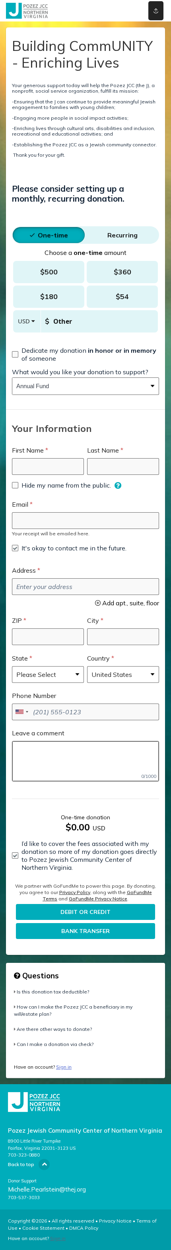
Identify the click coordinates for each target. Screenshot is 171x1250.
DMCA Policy (83, 1228)
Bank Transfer (85, 931)
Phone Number (34, 696)
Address (24, 570)
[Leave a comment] (85, 761)
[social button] (155, 10)
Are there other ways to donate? (54, 1029)
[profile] (124, 11)
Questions (39, 975)
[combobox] (79, 386)
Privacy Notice (115, 1221)
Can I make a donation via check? (55, 1044)
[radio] (53, 235)
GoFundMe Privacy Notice (98, 899)
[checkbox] (85, 354)
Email (20, 504)
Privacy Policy (74, 892)
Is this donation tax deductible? (53, 992)
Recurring (122, 235)
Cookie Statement (43, 1228)
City (93, 620)
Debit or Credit (85, 912)
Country (98, 658)
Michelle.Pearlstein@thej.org (47, 1189)
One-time (53, 235)
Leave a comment (38, 733)
